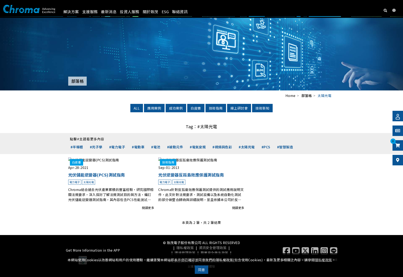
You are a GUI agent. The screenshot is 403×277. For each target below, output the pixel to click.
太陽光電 (324, 95)
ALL (137, 108)
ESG (165, 11)
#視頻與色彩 (222, 146)
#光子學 (96, 146)
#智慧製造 (285, 146)
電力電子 (74, 182)
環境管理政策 (185, 252)
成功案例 (176, 108)
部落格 (306, 96)
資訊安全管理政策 (213, 247)
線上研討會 (239, 108)
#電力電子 (117, 146)
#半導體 (77, 146)
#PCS (266, 146)
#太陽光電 (247, 146)
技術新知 (262, 108)
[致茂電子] (29, 9)
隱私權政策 (185, 247)
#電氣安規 (198, 146)
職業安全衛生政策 (214, 252)
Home (290, 95)
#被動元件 (175, 146)
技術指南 (216, 108)
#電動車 (138, 146)
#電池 (155, 146)
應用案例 (154, 108)
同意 (201, 269)
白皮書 (196, 108)
